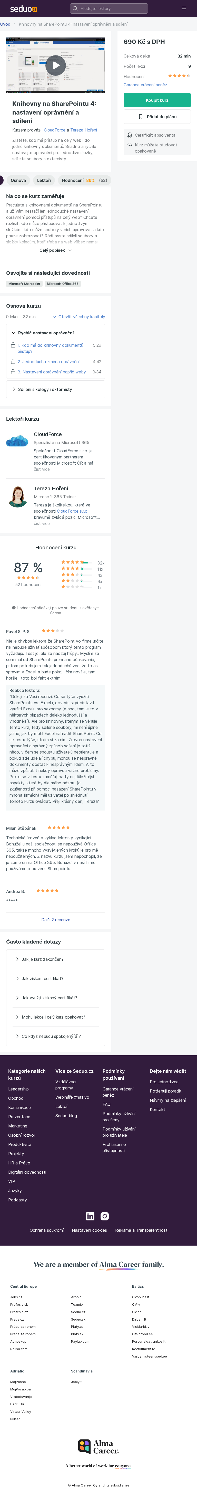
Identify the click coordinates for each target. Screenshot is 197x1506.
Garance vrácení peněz (145, 84)
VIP (11, 1181)
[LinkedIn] (90, 1217)
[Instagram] (105, 1217)
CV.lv (136, 1304)
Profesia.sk (19, 1304)
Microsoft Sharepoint (24, 284)
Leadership (18, 1088)
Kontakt (157, 1109)
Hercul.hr (17, 1404)
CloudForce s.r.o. (72, 511)
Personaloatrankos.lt (148, 1341)
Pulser (15, 1419)
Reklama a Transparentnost (141, 1230)
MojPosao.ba (20, 1389)
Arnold (76, 1297)
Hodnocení (84, 180)
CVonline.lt (140, 1297)
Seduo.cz (78, 1312)
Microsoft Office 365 (62, 284)
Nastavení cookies (89, 1230)
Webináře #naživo (72, 1097)
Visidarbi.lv (140, 1326)
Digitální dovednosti (27, 1172)
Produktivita (19, 1144)
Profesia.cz (19, 1312)
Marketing (17, 1125)
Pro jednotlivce (164, 1081)
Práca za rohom (23, 1326)
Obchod (16, 1098)
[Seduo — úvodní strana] (23, 8)
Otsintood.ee (142, 1334)
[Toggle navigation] (184, 8)
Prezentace (19, 1116)
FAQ (107, 1104)
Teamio (77, 1304)
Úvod (5, 24)
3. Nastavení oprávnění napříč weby (52, 371)
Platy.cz (77, 1326)
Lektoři (44, 180)
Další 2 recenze (55, 919)
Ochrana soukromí (47, 1230)
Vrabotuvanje (21, 1397)
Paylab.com (80, 1341)
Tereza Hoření (83, 130)
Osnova (18, 180)
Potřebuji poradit (166, 1091)
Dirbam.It (139, 1319)
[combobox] (109, 8)
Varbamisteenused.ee (149, 1356)
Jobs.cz (16, 1297)
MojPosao (18, 1382)
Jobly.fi (76, 1382)
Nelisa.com (18, 1349)
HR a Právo (19, 1162)
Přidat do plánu (162, 116)
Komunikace (19, 1107)
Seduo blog (66, 1115)
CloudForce (54, 130)
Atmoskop (18, 1341)
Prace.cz (17, 1319)
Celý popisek (52, 250)
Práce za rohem (23, 1334)
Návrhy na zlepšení (168, 1100)
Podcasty (17, 1199)
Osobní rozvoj (21, 1135)
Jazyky (15, 1190)
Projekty (16, 1153)
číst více (42, 469)
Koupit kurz (157, 100)
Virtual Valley (20, 1411)
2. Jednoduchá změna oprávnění (49, 361)
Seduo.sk (78, 1319)
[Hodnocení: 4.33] (179, 76)
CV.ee (137, 1312)
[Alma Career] (98, 1446)
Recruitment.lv (143, 1349)
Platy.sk (77, 1334)
